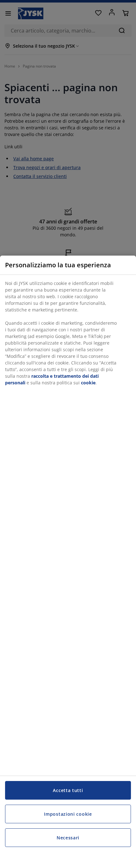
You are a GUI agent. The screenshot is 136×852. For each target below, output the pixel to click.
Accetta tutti (68, 790)
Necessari (68, 838)
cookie (88, 383)
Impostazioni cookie (68, 814)
